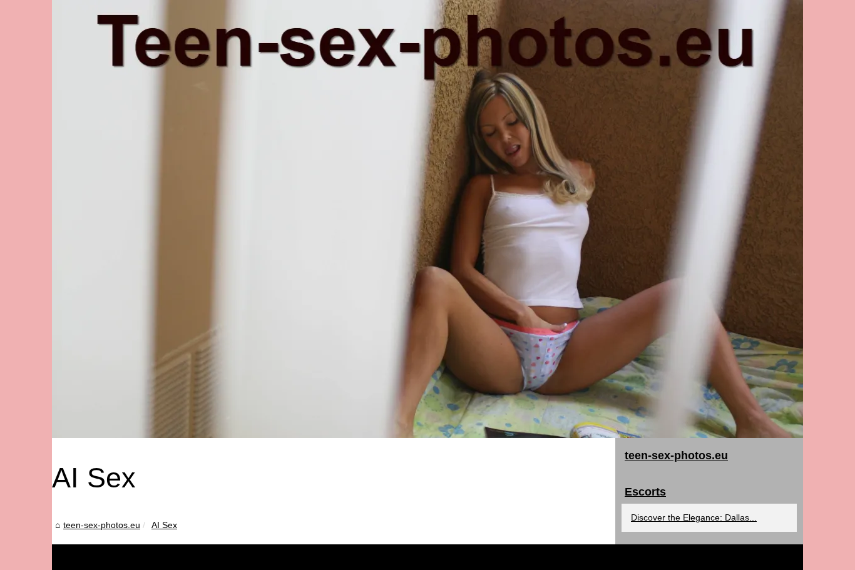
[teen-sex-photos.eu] (427, 219)
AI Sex (164, 525)
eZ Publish (270, 557)
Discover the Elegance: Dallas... (694, 517)
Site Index (173, 557)
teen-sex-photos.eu (101, 525)
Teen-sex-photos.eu (116, 557)
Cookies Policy (221, 557)
